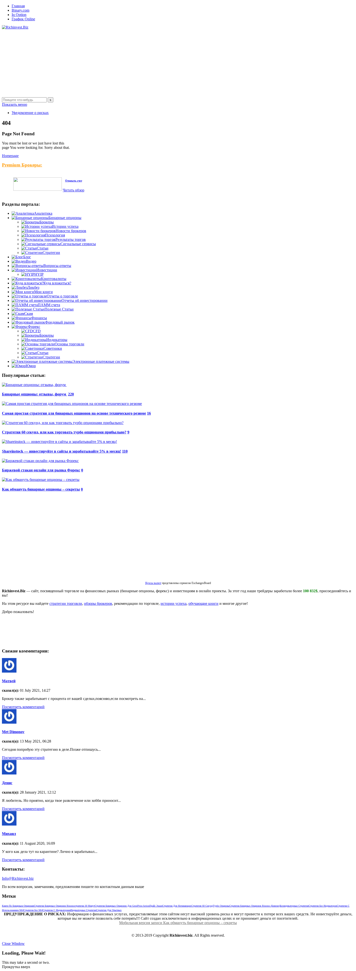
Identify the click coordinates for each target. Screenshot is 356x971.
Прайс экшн (155, 905)
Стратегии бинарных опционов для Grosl (116, 905)
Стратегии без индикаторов (323, 905)
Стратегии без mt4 (33, 910)
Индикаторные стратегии (83, 910)
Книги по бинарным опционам (18, 905)
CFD (37, 331)
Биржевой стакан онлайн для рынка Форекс (41, 470)
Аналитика (43, 213)
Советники (53, 348)
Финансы (39, 318)
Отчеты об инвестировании (85, 300)
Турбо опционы (221, 905)
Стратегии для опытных (109, 910)
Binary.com (20, 10)
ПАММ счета (49, 305)
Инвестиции (46, 270)
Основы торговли (69, 344)
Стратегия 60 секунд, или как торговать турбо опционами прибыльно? (64, 432)
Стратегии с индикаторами (56, 910)
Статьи (42, 248)
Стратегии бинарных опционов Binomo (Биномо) (254, 905)
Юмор (31, 366)
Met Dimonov (13, 732)
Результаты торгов (70, 239)
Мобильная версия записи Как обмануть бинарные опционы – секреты (178, 923)
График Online (23, 19)
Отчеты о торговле (62, 296)
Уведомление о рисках (30, 113)
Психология (55, 235)
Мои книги (43, 292)
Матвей (8, 681)
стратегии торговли (65, 603)
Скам (28, 313)
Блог (27, 257)
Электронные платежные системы (100, 361)
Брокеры (46, 222)
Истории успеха (65, 226)
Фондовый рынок (60, 322)
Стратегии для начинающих (176, 905)
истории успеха (173, 603)
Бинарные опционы (64, 218)
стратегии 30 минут (85, 905)
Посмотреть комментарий (23, 707)
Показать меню (14, 104)
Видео (31, 261)
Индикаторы (56, 340)
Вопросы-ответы (57, 266)
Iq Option (19, 15)
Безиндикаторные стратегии (294, 905)
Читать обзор (73, 190)
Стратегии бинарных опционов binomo (54, 905)
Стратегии (51, 252)
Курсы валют (153, 583)
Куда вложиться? (57, 283)
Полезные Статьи (59, 309)
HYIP (39, 274)
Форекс (34, 327)
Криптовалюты (53, 279)
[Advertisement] (147, 63)
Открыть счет (73, 180)
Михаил (9, 834)
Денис (7, 783)
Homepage (10, 156)
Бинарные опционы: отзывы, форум (34, 394)
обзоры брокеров (98, 603)
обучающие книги (203, 603)
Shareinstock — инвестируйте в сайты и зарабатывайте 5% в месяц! (61, 451)
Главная (18, 6)
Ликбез (33, 287)
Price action (143, 905)
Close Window (13, 943)
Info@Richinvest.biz (18, 878)
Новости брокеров (71, 231)
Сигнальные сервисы (78, 244)
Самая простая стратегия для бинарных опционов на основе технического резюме (74, 413)
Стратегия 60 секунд (202, 905)
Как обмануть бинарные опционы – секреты (41, 489)
